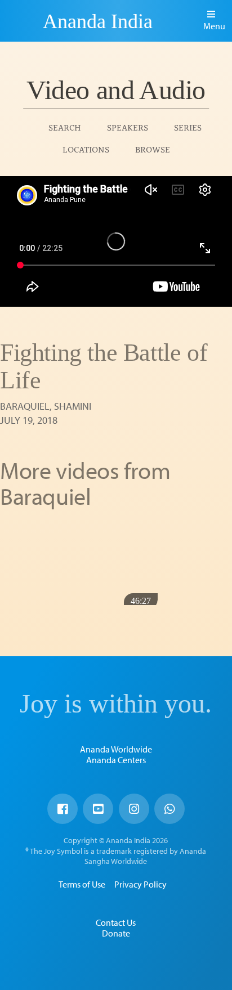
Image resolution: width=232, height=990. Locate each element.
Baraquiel (25, 406)
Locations (86, 149)
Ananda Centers (116, 759)
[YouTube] (98, 809)
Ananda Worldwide (116, 749)
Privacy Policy (140, 884)
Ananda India (98, 21)
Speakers (127, 127)
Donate (116, 933)
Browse (152, 149)
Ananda (23, 21)
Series (188, 127)
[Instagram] (134, 809)
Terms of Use (82, 884)
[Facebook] (62, 809)
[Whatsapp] (169, 809)
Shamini (72, 406)
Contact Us (116, 922)
